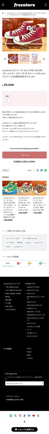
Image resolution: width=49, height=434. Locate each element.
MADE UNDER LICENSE (13, 293)
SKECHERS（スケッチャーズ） (36, 315)
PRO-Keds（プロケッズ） (34, 305)
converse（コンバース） (12, 283)
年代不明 (8, 300)
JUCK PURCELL (10, 309)
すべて (8, 263)
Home (29, 348)
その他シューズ (32, 333)
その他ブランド (30, 283)
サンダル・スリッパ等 (33, 326)
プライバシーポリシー (13, 396)
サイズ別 (8, 303)
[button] (5, 59)
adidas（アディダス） (33, 287)
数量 (7, 96)
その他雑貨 (7, 348)
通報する (6, 170)
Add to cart (25, 155)
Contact (30, 358)
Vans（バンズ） (31, 323)
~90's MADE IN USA (12, 287)
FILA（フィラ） (31, 293)
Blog (28, 355)
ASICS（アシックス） (33, 290)
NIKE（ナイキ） (31, 302)
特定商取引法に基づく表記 (15, 400)
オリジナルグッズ (32, 336)
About (29, 352)
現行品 (7, 297)
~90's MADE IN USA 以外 (13, 290)
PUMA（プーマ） (32, 308)
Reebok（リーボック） (34, 312)
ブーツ (29, 330)
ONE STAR (8, 306)
